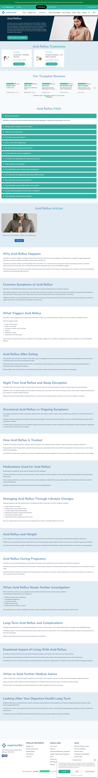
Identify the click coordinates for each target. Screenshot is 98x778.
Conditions (42, 12)
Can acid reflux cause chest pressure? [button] (18, 180)
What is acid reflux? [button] (12, 116)
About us (52, 749)
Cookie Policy (73, 775)
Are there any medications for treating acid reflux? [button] (22, 159)
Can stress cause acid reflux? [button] (15, 137)
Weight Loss (32, 12)
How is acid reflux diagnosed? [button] (15, 143)
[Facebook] (3, 755)
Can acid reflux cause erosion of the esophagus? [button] (22, 169)
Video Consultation (54, 12)
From (19, 60)
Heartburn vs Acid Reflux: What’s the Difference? (19, 235)
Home (24, 12)
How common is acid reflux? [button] (15, 164)
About (74, 12)
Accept (64, 771)
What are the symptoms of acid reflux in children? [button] (22, 191)
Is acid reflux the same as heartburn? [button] (18, 153)
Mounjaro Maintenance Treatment (60, 751)
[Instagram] (6, 755)
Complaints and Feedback (81, 754)
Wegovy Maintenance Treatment (59, 754)
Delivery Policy (78, 751)
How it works (66, 12)
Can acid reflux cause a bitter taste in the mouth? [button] (22, 185)
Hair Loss (28, 757)
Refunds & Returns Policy (81, 746)
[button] (95, 760)
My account (53, 746)
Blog (79, 12)
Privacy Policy (80, 775)
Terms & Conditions (80, 749)
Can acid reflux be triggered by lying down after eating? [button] (24, 175)
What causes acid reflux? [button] (14, 132)
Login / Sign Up (92, 7)
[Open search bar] (89, 12)
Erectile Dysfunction (32, 749)
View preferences (89, 771)
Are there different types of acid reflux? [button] (18, 148)
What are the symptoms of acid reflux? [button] (18, 127)
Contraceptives (30, 751)
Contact (84, 12)
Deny (77, 771)
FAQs (51, 757)
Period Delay (30, 754)
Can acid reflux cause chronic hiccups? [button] (18, 196)
